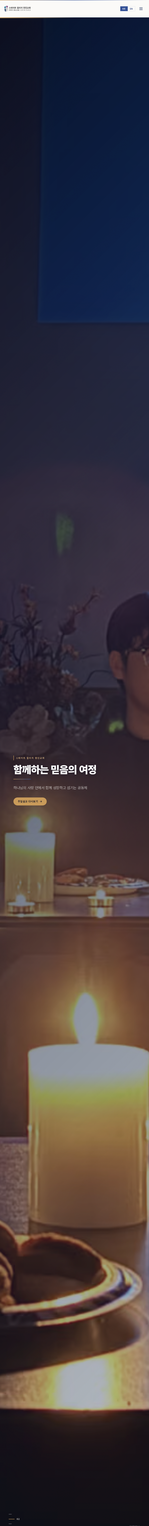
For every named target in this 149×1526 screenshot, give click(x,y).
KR (124, 8)
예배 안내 (23, 806)
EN (131, 8)
